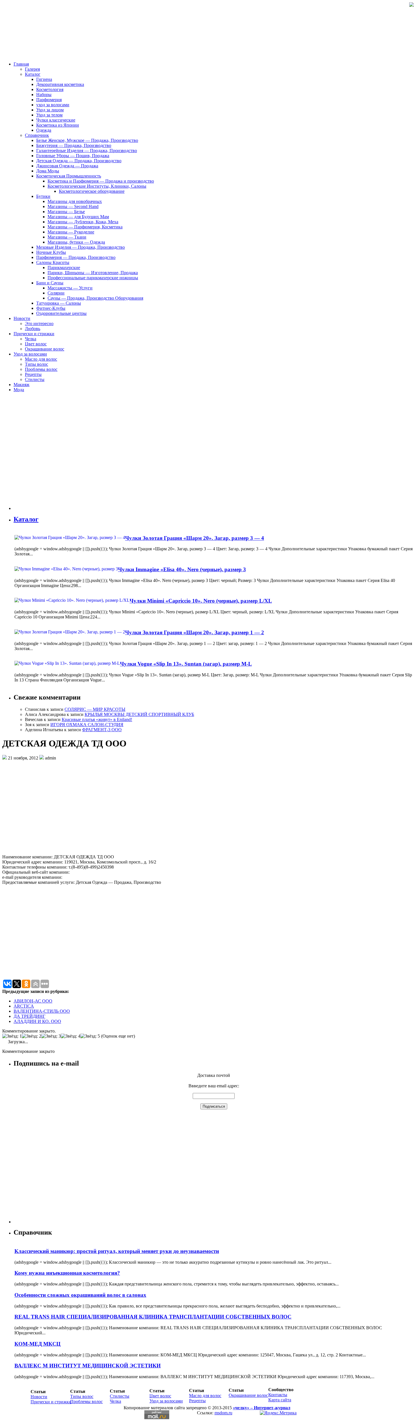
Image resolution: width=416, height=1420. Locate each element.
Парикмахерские (64, 267)
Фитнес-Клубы (50, 308)
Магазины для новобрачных (75, 201)
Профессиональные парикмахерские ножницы (93, 277)
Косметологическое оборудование (92, 191)
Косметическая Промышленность (68, 176)
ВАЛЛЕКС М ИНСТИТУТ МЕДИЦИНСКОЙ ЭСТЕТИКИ (87, 1366)
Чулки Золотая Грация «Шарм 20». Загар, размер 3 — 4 (194, 538)
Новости (22, 318)
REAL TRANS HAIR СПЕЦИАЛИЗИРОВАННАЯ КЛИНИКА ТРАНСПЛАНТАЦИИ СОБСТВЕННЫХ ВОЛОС (152, 1317)
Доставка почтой (213, 1075)
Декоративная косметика (60, 84)
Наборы (44, 94)
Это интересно (39, 323)
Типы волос (36, 364)
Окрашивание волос (44, 349)
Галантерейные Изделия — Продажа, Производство (86, 150)
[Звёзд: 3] (51, 1036)
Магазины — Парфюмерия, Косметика (85, 226)
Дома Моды (47, 170)
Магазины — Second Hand (73, 206)
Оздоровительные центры (61, 313)
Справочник (37, 135)
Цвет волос (36, 343)
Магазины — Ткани (67, 237)
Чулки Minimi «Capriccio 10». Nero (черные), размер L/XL (201, 601)
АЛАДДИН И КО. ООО (37, 1021)
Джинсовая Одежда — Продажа (67, 165)
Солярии (56, 293)
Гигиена (44, 79)
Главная (21, 64)
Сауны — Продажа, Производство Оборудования (95, 298)
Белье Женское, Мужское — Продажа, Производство (87, 140)
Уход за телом (49, 114)
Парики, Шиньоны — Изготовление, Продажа (93, 272)
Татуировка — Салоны (58, 303)
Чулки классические (55, 120)
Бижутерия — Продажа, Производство (73, 145)
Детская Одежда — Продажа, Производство (78, 160)
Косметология (49, 89)
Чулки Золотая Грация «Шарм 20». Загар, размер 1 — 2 (194, 632)
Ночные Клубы (51, 252)
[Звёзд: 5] (90, 1036)
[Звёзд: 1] (12, 1036)
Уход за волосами (30, 354)
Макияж (21, 384)
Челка (30, 338)
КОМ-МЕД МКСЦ (37, 1344)
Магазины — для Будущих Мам (78, 216)
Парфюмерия (49, 99)
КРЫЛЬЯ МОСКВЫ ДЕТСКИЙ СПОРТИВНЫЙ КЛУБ (139, 714)
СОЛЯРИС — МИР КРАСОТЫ (95, 709)
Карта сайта (279, 1399)
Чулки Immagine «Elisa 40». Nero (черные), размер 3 (182, 569)
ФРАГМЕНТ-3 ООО (102, 729)
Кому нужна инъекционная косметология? (67, 1273)
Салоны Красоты (52, 262)
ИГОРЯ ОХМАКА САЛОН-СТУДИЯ (86, 724)
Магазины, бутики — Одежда (76, 242)
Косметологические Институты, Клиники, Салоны (97, 186)
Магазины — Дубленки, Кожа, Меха (83, 221)
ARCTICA (24, 1006)
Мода (19, 389)
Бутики (43, 196)
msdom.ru (223, 1412)
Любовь (32, 328)
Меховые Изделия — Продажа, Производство (80, 247)
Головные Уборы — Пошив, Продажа (72, 155)
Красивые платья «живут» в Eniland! (97, 719)
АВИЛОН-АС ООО (33, 1001)
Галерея (32, 69)
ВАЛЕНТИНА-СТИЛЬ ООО (42, 1011)
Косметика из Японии (57, 125)
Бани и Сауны (49, 282)
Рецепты (33, 374)
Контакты (277, 1394)
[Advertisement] (48, 453)
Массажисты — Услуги (70, 287)
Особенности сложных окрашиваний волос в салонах (80, 1295)
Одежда (43, 130)
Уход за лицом (50, 109)
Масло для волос (41, 359)
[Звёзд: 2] (31, 1036)
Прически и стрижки (34, 333)
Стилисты (34, 379)
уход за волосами (52, 104)
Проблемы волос (41, 369)
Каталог (32, 74)
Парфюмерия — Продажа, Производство (75, 257)
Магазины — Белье (66, 211)
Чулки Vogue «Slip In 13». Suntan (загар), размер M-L (186, 664)
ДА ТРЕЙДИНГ (29, 1016)
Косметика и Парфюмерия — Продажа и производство (101, 181)
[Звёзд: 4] (70, 1036)
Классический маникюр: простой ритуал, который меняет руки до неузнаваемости (116, 1251)
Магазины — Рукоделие (71, 232)
